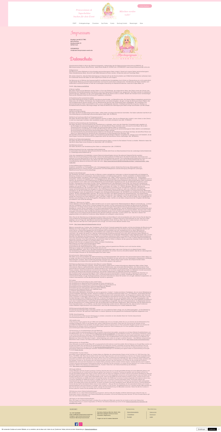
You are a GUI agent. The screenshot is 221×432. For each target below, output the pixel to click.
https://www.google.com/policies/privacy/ (138, 339)
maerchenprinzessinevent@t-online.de (138, 67)
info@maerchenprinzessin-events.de (82, 50)
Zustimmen (212, 429)
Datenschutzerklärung (91, 429)
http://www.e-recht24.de (81, 86)
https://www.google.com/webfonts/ (105, 333)
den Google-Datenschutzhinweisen (104, 347)
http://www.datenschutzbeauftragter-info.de (87, 224)
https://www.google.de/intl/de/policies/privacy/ (86, 366)
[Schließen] (219, 429)
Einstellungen (201, 429)
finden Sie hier (79, 350)
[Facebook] (76, 424)
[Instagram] (80, 424)
